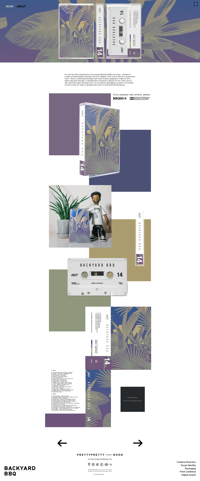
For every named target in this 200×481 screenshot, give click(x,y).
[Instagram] (93, 464)
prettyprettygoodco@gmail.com (100, 459)
